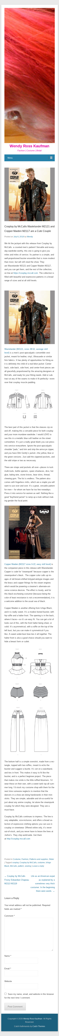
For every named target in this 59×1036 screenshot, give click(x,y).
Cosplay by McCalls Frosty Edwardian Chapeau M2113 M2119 (16, 880)
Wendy (30, 237)
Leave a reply (38, 866)
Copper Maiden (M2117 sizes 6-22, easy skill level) (27, 564)
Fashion (25, 859)
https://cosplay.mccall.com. (26, 273)
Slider (51, 859)
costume (41, 862)
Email (7, 968)
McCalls (13, 866)
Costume (17, 859)
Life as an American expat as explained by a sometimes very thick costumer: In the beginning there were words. (43, 883)
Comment (9, 916)
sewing (28, 866)
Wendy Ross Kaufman (29, 146)
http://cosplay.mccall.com (18, 839)
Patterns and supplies (38, 859)
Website (8, 981)
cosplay (15, 862)
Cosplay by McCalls (28, 862)
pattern (21, 866)
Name (7, 956)
